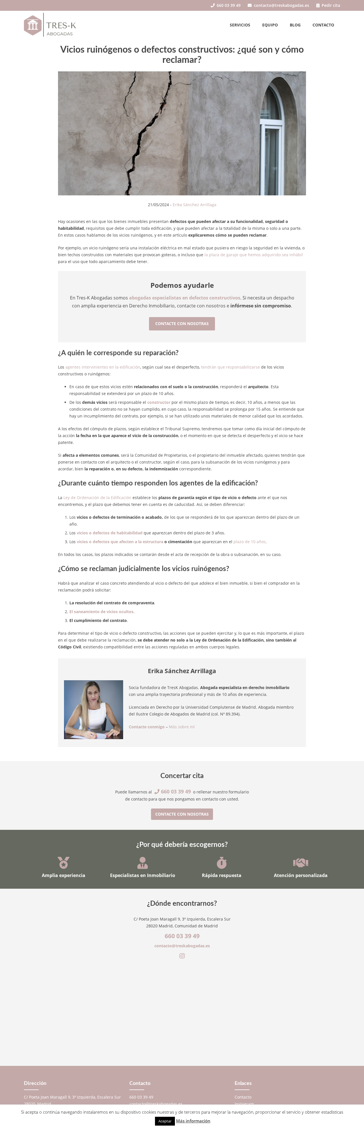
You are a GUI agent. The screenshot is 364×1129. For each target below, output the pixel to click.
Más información (193, 1121)
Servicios (240, 25)
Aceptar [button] (164, 1121)
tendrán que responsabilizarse (230, 367)
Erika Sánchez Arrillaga (194, 204)
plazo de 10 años (249, 541)
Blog (295, 25)
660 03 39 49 (228, 5)
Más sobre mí (182, 726)
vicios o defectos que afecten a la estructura (120, 541)
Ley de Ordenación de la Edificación (97, 497)
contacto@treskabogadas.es (281, 5)
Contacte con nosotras (182, 323)
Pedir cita (330, 5)
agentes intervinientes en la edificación (102, 367)
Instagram (244, 1104)
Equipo (270, 25)
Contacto (323, 25)
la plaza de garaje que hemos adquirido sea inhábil (253, 254)
